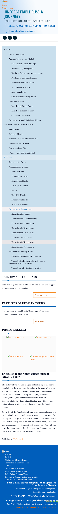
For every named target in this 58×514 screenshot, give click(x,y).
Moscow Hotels (18, 171)
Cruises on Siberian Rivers (18, 125)
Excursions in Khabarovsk (22, 242)
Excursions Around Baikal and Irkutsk (25, 120)
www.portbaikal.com (36, 500)
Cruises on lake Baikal (20, 115)
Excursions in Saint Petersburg (24, 219)
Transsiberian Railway (14, 468)
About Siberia (14, 129)
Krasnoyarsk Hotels (19, 186)
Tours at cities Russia (17, 162)
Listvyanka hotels (18, 92)
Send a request (41, 295)
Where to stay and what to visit (22, 153)
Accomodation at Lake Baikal (21, 59)
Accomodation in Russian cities (18, 480)
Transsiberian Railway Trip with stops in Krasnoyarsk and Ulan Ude (27, 262)
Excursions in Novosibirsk (22, 228)
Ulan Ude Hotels (18, 195)
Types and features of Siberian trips (23, 139)
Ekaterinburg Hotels (19, 176)
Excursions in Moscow (21, 214)
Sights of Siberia (16, 134)
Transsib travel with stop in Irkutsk (26, 268)
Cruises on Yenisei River (19, 143)
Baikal (8, 50)
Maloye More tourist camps (23, 82)
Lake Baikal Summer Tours (22, 111)
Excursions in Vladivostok (22, 247)
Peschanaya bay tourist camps (24, 78)
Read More (39, 321)
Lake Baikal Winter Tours (22, 106)
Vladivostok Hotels (19, 204)
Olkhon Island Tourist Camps (23, 64)
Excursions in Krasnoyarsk (22, 233)
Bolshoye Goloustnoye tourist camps (26, 73)
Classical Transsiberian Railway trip (26, 256)
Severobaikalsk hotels (20, 87)
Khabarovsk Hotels (19, 200)
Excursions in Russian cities (20, 209)
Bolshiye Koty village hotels (23, 68)
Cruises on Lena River (18, 148)
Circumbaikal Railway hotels (23, 97)
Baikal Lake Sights (17, 54)
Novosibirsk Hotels (19, 181)
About (8, 466)
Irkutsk (14, 190)
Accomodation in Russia (19, 167)
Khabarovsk (18, 439)
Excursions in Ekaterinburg (22, 223)
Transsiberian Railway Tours (21, 251)
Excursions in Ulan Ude (21, 237)
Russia (8, 157)
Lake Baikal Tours (16, 101)
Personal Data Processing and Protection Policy (36, 507)
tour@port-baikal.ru (25, 31)
